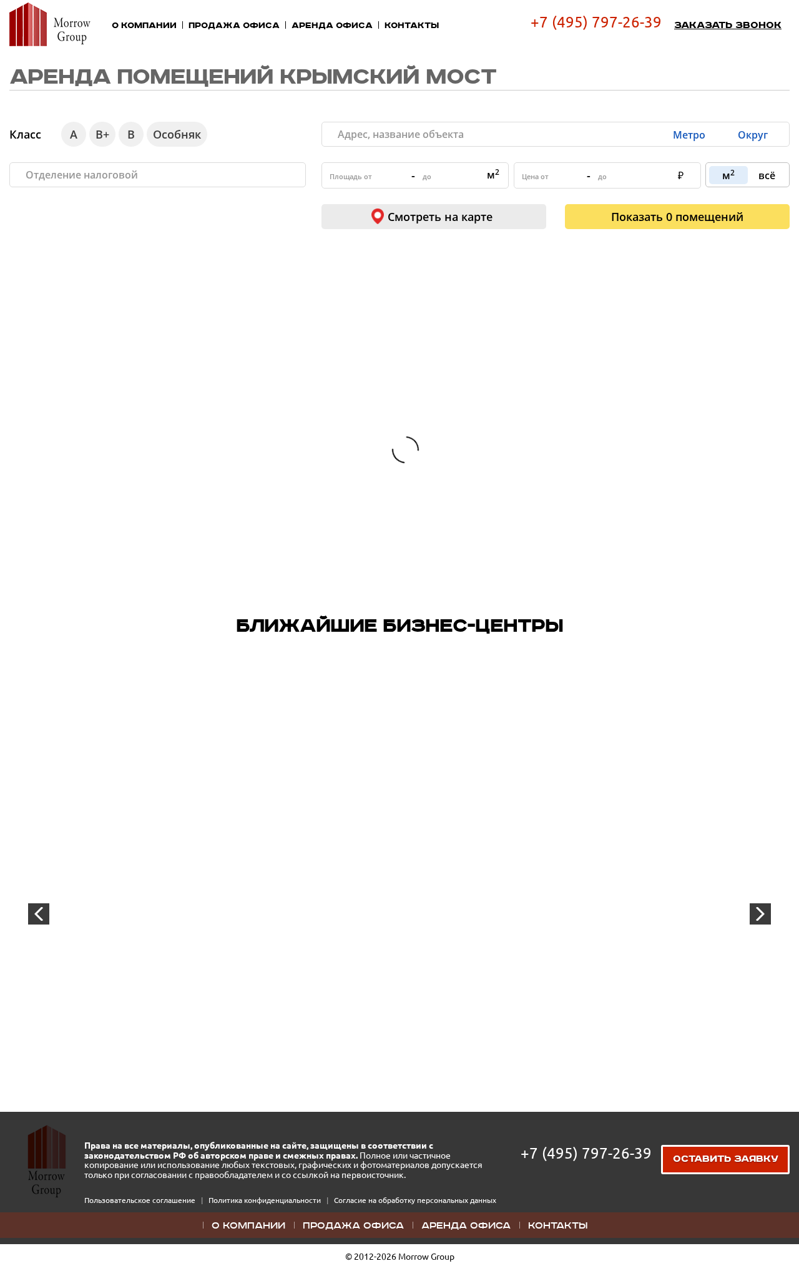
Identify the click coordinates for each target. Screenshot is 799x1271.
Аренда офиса (332, 26)
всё (766, 175)
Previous (38, 914)
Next (760, 914)
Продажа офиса (234, 26)
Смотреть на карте (440, 216)
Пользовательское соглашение (140, 1200)
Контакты (412, 26)
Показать (677, 216)
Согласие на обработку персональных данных (415, 1200)
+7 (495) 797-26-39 (596, 22)
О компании (144, 26)
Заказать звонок (728, 25)
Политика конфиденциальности (265, 1200)
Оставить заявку (725, 1159)
